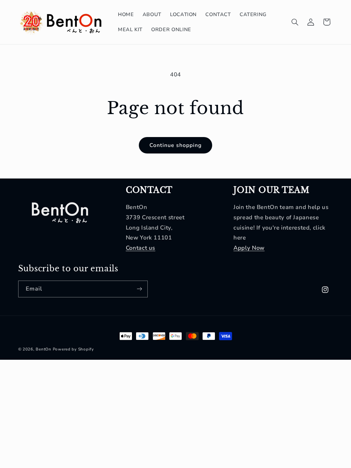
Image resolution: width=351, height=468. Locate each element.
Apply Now (249, 248)
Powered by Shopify (73, 349)
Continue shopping (175, 145)
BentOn (43, 349)
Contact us (140, 248)
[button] (295, 22)
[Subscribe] (139, 289)
